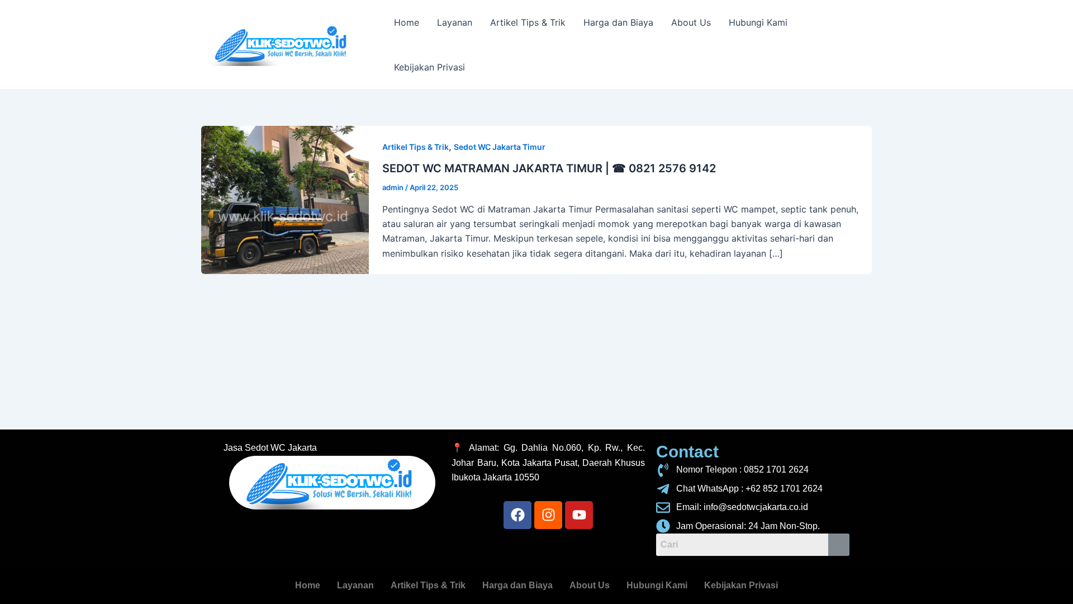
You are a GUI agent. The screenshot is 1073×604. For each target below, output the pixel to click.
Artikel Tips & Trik (528, 22)
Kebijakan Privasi (429, 67)
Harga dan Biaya (618, 22)
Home (406, 22)
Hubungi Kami (758, 22)
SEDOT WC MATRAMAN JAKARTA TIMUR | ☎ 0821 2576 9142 (549, 168)
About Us (691, 22)
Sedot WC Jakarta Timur (499, 147)
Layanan (454, 22)
